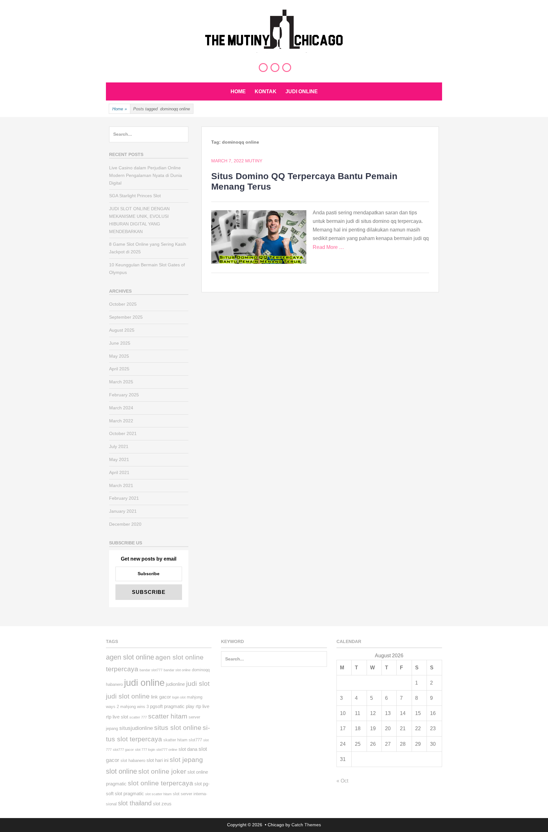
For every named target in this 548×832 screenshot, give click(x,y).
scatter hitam (167, 716)
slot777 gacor (123, 749)
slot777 (195, 740)
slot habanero (133, 760)
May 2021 (119, 459)
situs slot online (177, 727)
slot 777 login (145, 749)
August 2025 (121, 330)
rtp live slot (117, 716)
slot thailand (135, 803)
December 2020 (125, 524)
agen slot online (130, 657)
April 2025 (119, 368)
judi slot (198, 683)
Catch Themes (306, 824)
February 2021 (124, 498)
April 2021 (119, 472)
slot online (121, 771)
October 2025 (123, 304)
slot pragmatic (129, 793)
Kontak (266, 91)
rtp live (202, 706)
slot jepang (186, 760)
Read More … (328, 247)
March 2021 (121, 485)
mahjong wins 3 (134, 706)
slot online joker (162, 771)
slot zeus (162, 803)
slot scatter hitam (158, 794)
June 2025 (119, 343)
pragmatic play (179, 706)
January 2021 (123, 511)
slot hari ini (157, 760)
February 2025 (124, 394)
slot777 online (166, 749)
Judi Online (301, 91)
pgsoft (156, 706)
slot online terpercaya (160, 783)
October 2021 (123, 433)
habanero (114, 684)
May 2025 (119, 356)
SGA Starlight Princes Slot (135, 195)
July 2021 (118, 446)
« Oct (342, 780)
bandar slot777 (151, 670)
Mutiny (253, 160)
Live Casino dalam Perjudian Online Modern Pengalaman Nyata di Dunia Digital (145, 175)
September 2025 (126, 317)
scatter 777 (138, 717)
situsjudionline (136, 728)
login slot (179, 697)
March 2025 (121, 381)
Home (238, 91)
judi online (144, 682)
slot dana (188, 749)
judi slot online (128, 696)
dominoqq (201, 669)
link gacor (161, 696)
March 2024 (121, 407)
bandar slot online (177, 670)
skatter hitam (175, 740)
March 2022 (121, 420)
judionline (175, 684)
